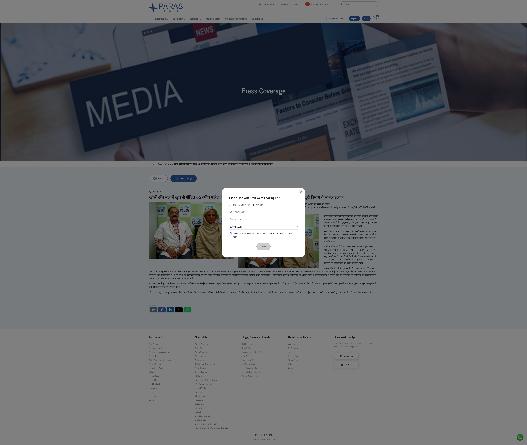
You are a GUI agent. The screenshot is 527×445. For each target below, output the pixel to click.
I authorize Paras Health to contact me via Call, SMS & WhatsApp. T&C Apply (263, 234)
